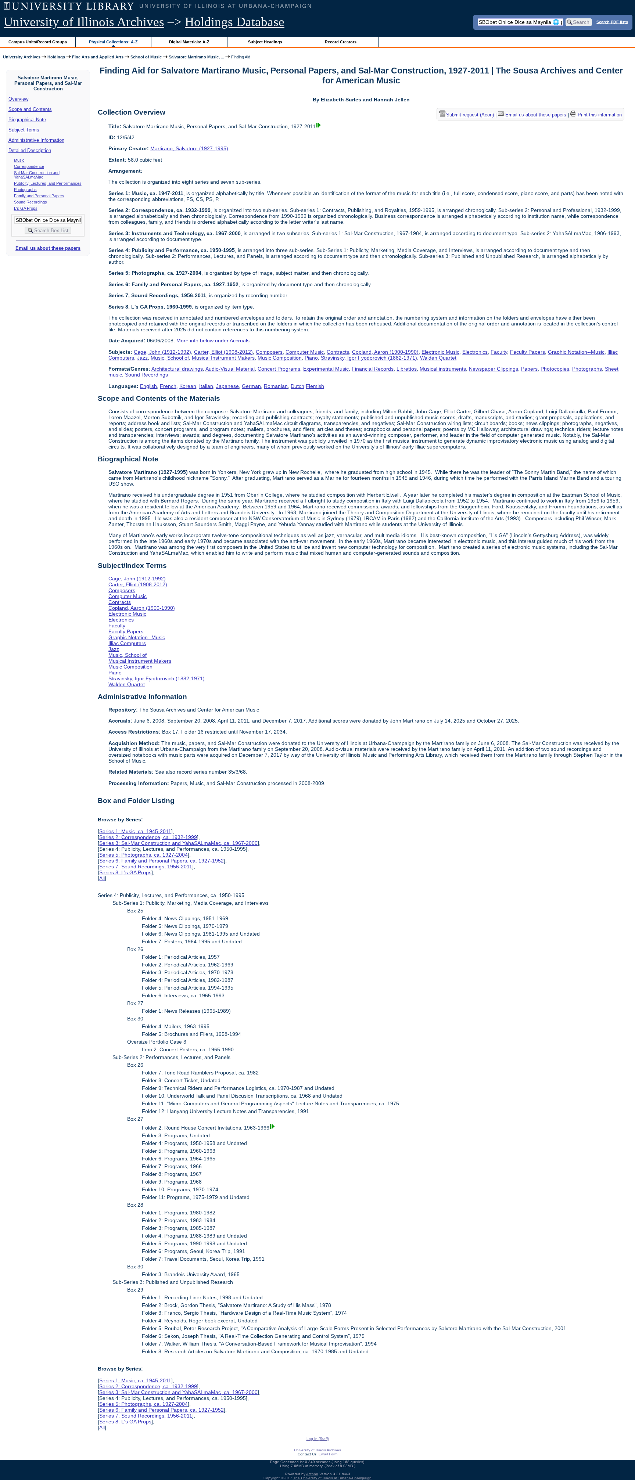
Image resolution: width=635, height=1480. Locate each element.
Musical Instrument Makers (223, 358)
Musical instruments (443, 369)
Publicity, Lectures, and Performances (48, 183)
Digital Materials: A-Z (189, 42)
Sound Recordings (30, 202)
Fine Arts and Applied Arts (97, 57)
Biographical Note (27, 119)
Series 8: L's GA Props (125, 872)
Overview (18, 99)
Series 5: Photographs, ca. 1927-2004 (143, 855)
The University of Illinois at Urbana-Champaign (332, 1478)
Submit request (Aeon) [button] (470, 115)
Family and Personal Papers (39, 196)
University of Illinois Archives (84, 22)
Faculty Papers (527, 352)
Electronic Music (440, 352)
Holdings (56, 57)
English (148, 386)
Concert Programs (279, 369)
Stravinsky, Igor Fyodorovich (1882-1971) (369, 358)
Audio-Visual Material (230, 369)
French (168, 386)
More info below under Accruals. (213, 340)
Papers (529, 369)
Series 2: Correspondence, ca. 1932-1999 (148, 837)
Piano (311, 358)
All (102, 878)
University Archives (21, 57)
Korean (187, 386)
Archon (312, 1474)
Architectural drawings (177, 369)
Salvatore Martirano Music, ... (196, 57)
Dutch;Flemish (307, 386)
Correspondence (29, 166)
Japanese (227, 386)
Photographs (25, 189)
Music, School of (170, 358)
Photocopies (555, 369)
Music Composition (280, 358)
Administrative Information (36, 140)
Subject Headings (265, 42)
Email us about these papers (47, 248)
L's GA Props (25, 208)
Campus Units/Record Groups (37, 42)
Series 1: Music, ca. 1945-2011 (135, 831)
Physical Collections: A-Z (113, 42)
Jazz (142, 358)
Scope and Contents (30, 109)
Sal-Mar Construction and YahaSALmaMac (37, 174)
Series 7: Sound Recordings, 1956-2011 (145, 866)
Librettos (407, 369)
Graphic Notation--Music (576, 352)
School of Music (146, 57)
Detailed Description (29, 150)
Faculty (499, 352)
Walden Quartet (438, 358)
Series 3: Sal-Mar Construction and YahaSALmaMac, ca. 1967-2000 (178, 843)
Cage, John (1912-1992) (162, 352)
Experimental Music (326, 369)
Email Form (328, 1454)
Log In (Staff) (317, 1439)
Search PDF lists (612, 21)
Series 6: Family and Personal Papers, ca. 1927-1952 (161, 861)
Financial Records (373, 369)
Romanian (276, 386)
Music (19, 160)
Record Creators (340, 42)
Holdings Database (234, 22)
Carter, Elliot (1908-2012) (223, 352)
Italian (206, 386)
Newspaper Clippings (493, 369)
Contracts (338, 352)
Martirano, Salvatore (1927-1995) (189, 148)
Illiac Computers (127, 643)
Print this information (599, 115)
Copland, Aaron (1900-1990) (385, 352)
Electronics (475, 352)
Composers (269, 352)
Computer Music (305, 352)
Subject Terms (23, 130)
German (251, 386)
